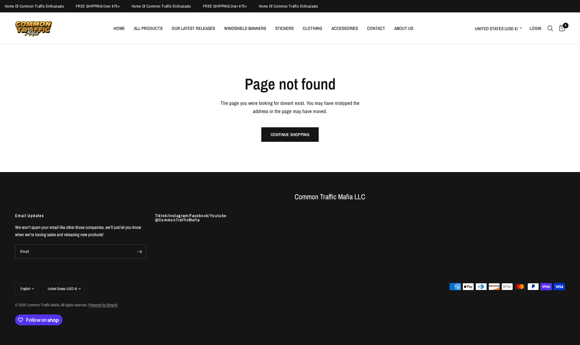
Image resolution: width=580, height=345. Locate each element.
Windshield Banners (245, 28)
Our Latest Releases (193, 28)
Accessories (344, 28)
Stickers (284, 28)
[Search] (550, 28)
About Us (403, 28)
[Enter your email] (140, 251)
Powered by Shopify (103, 305)
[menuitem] (119, 28)
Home (119, 28)
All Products (148, 28)
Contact (376, 28)
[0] (560, 28)
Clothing (312, 28)
